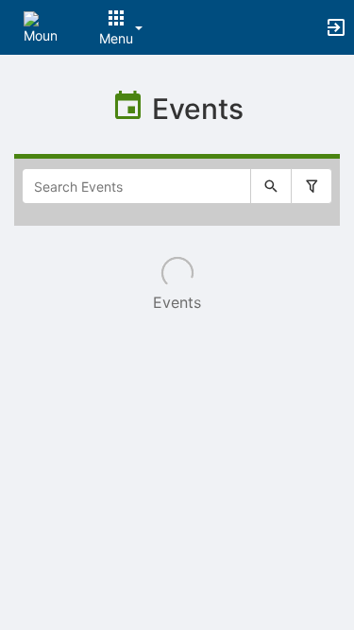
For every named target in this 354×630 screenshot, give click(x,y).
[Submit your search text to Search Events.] (271, 186)
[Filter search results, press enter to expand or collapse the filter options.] (311, 186)
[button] (40, 26)
